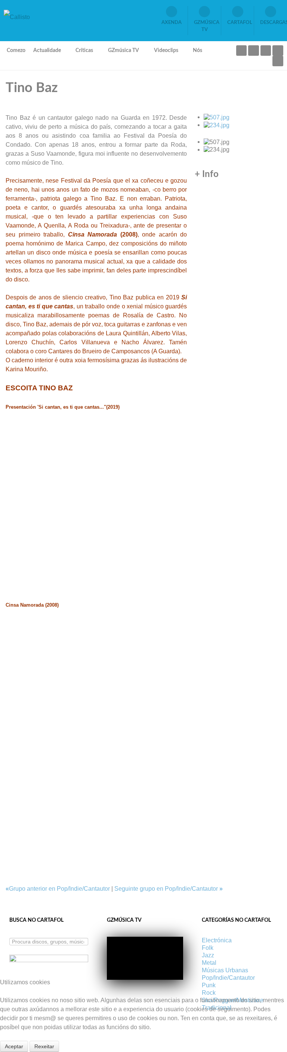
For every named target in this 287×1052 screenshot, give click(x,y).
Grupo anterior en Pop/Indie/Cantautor (58, 888)
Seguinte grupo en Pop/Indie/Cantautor (168, 888)
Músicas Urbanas (225, 970)
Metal (209, 963)
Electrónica (217, 940)
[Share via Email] (8, 823)
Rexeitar (44, 1046)
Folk (207, 948)
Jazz (208, 955)
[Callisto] (17, 16)
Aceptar (14, 1046)
